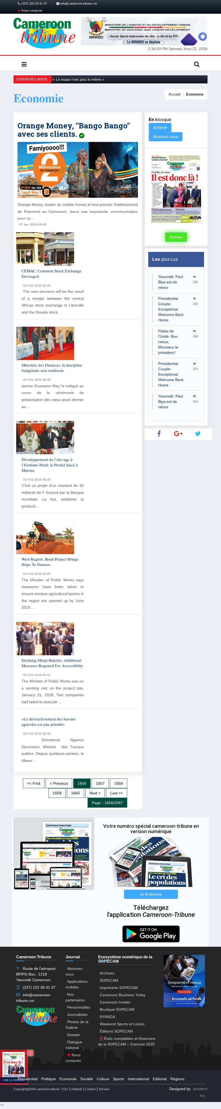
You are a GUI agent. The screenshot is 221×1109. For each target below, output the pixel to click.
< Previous (59, 783)
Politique (48, 1079)
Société (86, 1079)
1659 (57, 793)
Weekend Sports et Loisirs (122, 1024)
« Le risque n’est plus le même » (78, 80)
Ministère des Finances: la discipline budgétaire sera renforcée (52, 367)
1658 (118, 783)
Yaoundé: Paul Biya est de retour (170, 282)
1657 (100, 783)
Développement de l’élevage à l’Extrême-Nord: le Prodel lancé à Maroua (50, 465)
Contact (90, 1089)
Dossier (73, 1035)
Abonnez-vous (165, 137)
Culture (103, 1079)
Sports (118, 1079)
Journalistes (77, 1014)
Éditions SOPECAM (116, 1031)
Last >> (116, 793)
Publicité (76, 1089)
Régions (177, 1079)
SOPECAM (109, 980)
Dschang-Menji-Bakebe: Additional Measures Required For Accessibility (52, 662)
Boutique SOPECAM (117, 1009)
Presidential (27, 1079)
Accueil (174, 94)
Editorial (160, 1079)
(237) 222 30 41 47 (33, 3)
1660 (75, 793)
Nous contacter (31, 10)
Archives (107, 973)
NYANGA (107, 1017)
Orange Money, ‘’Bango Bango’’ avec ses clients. (74, 130)
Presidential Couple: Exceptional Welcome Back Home (171, 309)
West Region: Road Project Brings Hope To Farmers (50, 561)
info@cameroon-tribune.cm (78, 3)
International (138, 1079)
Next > (95, 793)
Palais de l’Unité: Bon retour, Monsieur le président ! (168, 342)
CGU (64, 1089)
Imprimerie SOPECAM (119, 987)
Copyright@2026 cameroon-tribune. (36, 1089)
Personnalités (78, 1007)
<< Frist (33, 783)
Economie (194, 94)
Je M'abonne (151, 894)
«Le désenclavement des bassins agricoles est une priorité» (49, 721)
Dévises (104, 1089)
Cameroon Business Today (123, 995)
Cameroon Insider (115, 1002)
